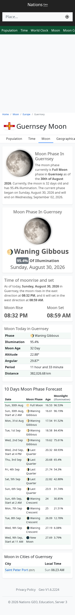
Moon (55, 30)
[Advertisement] (37, 73)
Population (10, 30)
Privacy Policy (26, 589)
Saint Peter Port (16, 570)
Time (24, 30)
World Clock (39, 30)
